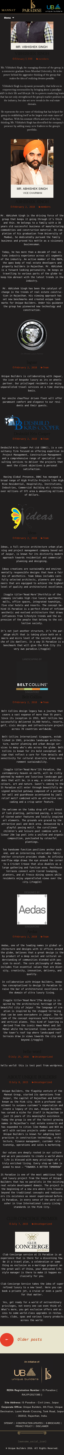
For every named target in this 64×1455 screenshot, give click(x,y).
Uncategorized (44, 1056)
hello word (32, 1051)
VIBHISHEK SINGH (32, 54)
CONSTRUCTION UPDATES (29, 1423)
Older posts (23, 1339)
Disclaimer (42, 1426)
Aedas (32, 932)
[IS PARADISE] (32, 6)
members (43, 59)
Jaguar (32, 362)
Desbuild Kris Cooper (32, 434)
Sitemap (8, 1423)
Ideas (32, 533)
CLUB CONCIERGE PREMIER (32, 1219)
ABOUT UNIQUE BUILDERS (32, 1077)
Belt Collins (32, 697)
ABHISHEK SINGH (32, 202)
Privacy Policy (24, 1426)
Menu (7, 17)
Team (45, 367)
